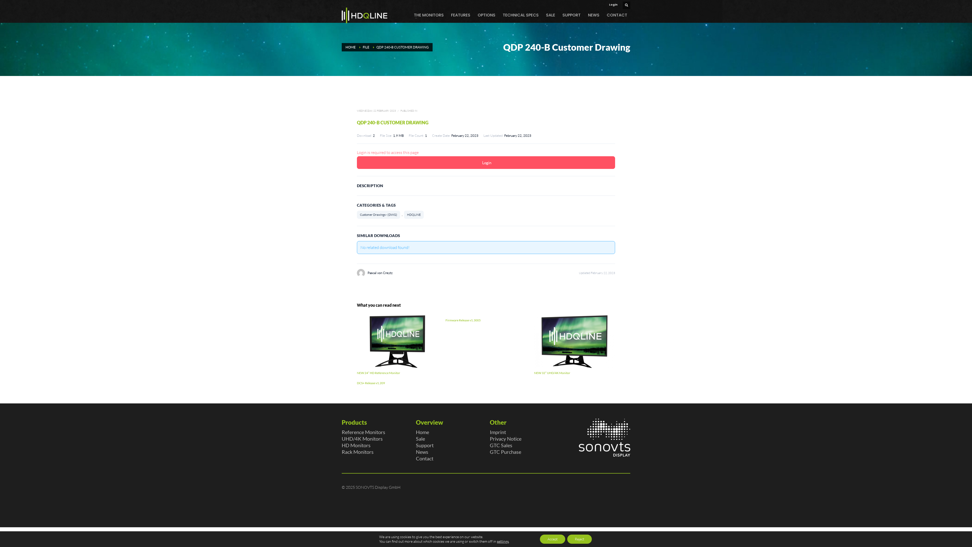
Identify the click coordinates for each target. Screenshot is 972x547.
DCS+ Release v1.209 (371, 383)
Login (613, 5)
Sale (420, 439)
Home (422, 432)
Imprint (498, 432)
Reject (579, 539)
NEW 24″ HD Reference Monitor (378, 373)
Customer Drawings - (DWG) (378, 215)
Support (425, 445)
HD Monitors (356, 445)
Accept (553, 539)
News (422, 452)
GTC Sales (501, 445)
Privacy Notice (505, 439)
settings (503, 541)
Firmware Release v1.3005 (463, 320)
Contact (424, 458)
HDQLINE (414, 215)
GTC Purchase (505, 452)
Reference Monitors (363, 432)
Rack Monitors (358, 452)
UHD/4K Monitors (362, 439)
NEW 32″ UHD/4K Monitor (552, 373)
